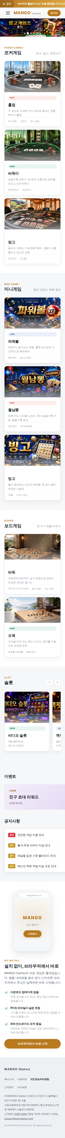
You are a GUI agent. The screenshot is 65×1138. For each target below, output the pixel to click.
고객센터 (9, 1087)
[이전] (49, 682)
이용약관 (22, 1079)
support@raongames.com (18, 1118)
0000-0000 (20, 1113)
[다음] (57, 682)
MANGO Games (17, 1069)
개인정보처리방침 (39, 1079)
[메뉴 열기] (8, 13)
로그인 (54, 12)
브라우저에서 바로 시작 (32, 1043)
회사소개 (9, 1079)
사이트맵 (22, 1087)
